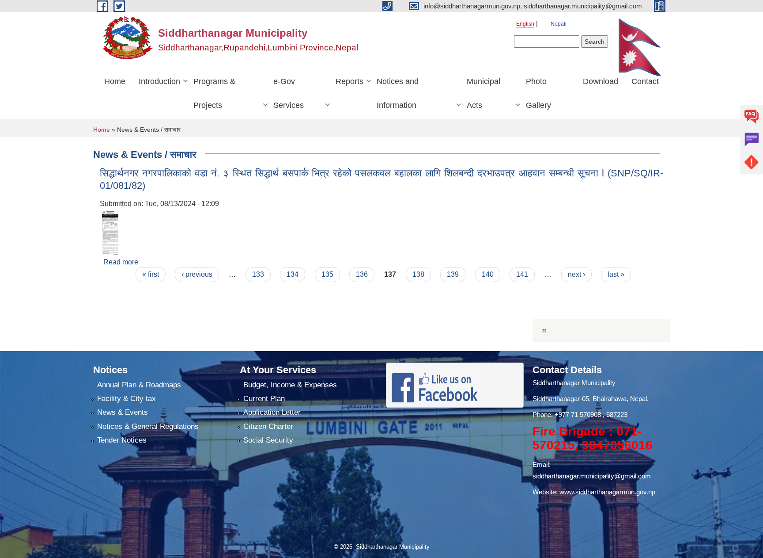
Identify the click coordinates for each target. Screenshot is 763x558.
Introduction (159, 81)
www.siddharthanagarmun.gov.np (607, 492)
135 (327, 274)
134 (292, 274)
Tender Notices (122, 440)
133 (258, 274)
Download (600, 81)
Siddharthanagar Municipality (574, 382)
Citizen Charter (268, 426)
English (525, 24)
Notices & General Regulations (148, 426)
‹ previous (196, 274)
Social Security (268, 440)
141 (522, 274)
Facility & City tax (126, 398)
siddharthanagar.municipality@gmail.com (592, 476)
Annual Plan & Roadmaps (139, 385)
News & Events (122, 412)
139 (453, 274)
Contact (645, 81)
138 (418, 274)
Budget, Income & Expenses (290, 385)
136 (362, 274)
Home (114, 81)
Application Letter (272, 412)
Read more (120, 262)
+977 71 (567, 414)
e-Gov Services (288, 93)
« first (150, 274)
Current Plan (264, 398)
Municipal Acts (483, 93)
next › (576, 274)
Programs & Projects (214, 93)
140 (488, 274)
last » (616, 274)
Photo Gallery (538, 93)
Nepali (559, 24)
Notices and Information (398, 93)
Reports (349, 81)
